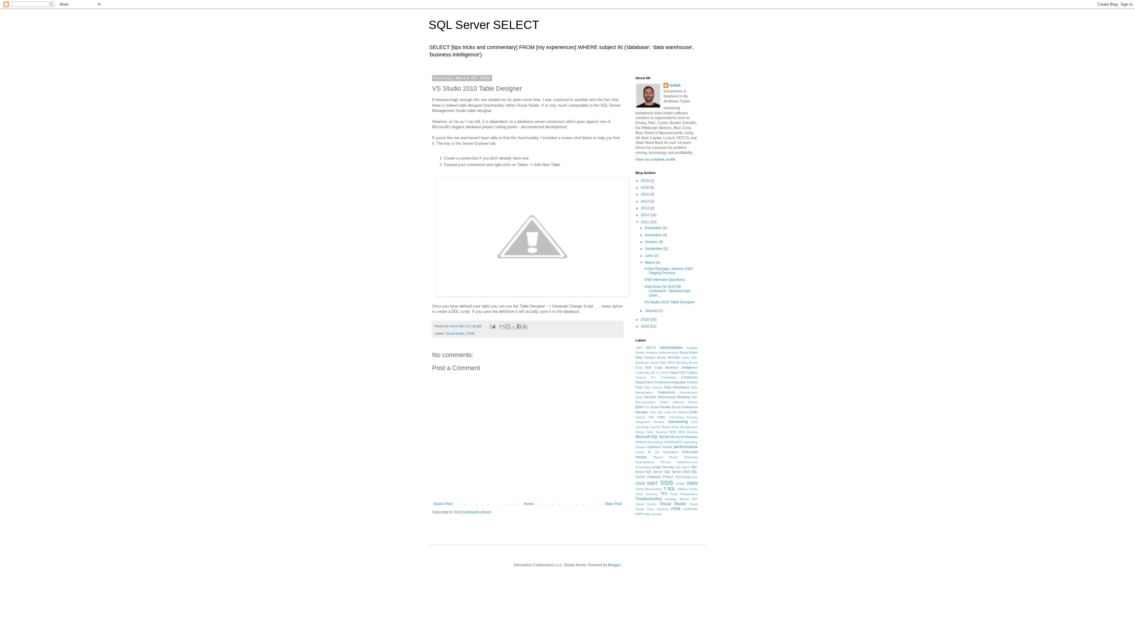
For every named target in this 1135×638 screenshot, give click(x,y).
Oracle (667, 447)
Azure (684, 352)
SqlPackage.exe (686, 477)
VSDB (470, 333)
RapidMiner (670, 452)
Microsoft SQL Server (652, 437)
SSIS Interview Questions (664, 280)
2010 (645, 320)
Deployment (666, 392)
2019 (645, 181)
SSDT (652, 483)
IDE (651, 417)
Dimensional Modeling (674, 397)
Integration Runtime (650, 422)
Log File (655, 427)
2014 (645, 201)
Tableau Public (687, 489)
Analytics (652, 352)
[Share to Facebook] (519, 326)
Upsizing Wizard (676, 499)
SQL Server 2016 (677, 471)
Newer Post (443, 504)
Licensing (641, 427)
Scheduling (643, 467)
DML (694, 397)
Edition (664, 402)
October (652, 242)
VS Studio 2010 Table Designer (669, 302)
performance (686, 446)
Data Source (653, 387)
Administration (671, 348)
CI (657, 372)
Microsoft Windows (684, 437)
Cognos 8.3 (645, 377)
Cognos (692, 372)
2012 (645, 215)
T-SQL (670, 488)
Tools (673, 494)
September (654, 249)
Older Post (613, 504)
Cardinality (642, 372)
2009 (645, 326)
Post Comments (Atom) (472, 512)
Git (674, 412)
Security (668, 467)
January (652, 311)
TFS (664, 494)
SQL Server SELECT (484, 24)
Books (693, 362)
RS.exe (666, 462)
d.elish (674, 85)
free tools (664, 412)
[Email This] (502, 326)
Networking (655, 442)
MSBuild (641, 442)
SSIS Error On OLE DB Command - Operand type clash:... (667, 291)
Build (638, 367)
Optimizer (654, 447)
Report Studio (666, 457)
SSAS (640, 483)
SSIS (666, 483)
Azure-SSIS (658, 362)
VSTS (639, 514)
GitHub (683, 412)
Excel (676, 407)
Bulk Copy (653, 367)
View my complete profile (655, 159)
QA (657, 452)
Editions (678, 402)
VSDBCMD (690, 509)
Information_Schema (683, 417)
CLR (682, 372)
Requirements (644, 462)
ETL (647, 407)
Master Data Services (651, 432)
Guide (693, 412)
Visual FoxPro (645, 504)
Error (639, 407)
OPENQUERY (673, 442)
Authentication (668, 352)
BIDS (671, 362)
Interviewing (678, 422)
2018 (645, 187)
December (654, 228)
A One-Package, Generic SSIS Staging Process (668, 271)
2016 (645, 194)
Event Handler (661, 407)
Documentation (645, 402)
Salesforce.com (687, 462)
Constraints (668, 377)
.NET (638, 347)
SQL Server (654, 471)
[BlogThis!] (508, 326)
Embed (693, 402)
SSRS (692, 483)
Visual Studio (455, 333)
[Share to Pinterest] (525, 326)
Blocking (682, 362)
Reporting (691, 457)
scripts (656, 467)
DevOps (650, 397)
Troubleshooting (648, 499)
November (654, 235)
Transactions (689, 494)
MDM (672, 432)
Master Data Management (680, 427)
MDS (681, 432)
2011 (645, 222)
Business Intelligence (681, 367)
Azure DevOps (668, 357)
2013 (645, 208)
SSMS (680, 483)
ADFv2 (651, 347)
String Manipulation (648, 489)
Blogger (614, 565)
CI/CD (664, 372)
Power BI (643, 452)
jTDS (694, 422)
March (650, 263)
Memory (692, 432)
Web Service (653, 514)
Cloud (673, 372)
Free (653, 412)
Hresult (640, 417)
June (649, 256)
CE (653, 372)
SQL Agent (682, 467)
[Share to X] (513, 326)
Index (661, 417)
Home (529, 504)
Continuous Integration (670, 382)
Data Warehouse (676, 387)
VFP (695, 499)
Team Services (646, 494)
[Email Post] (492, 326)
